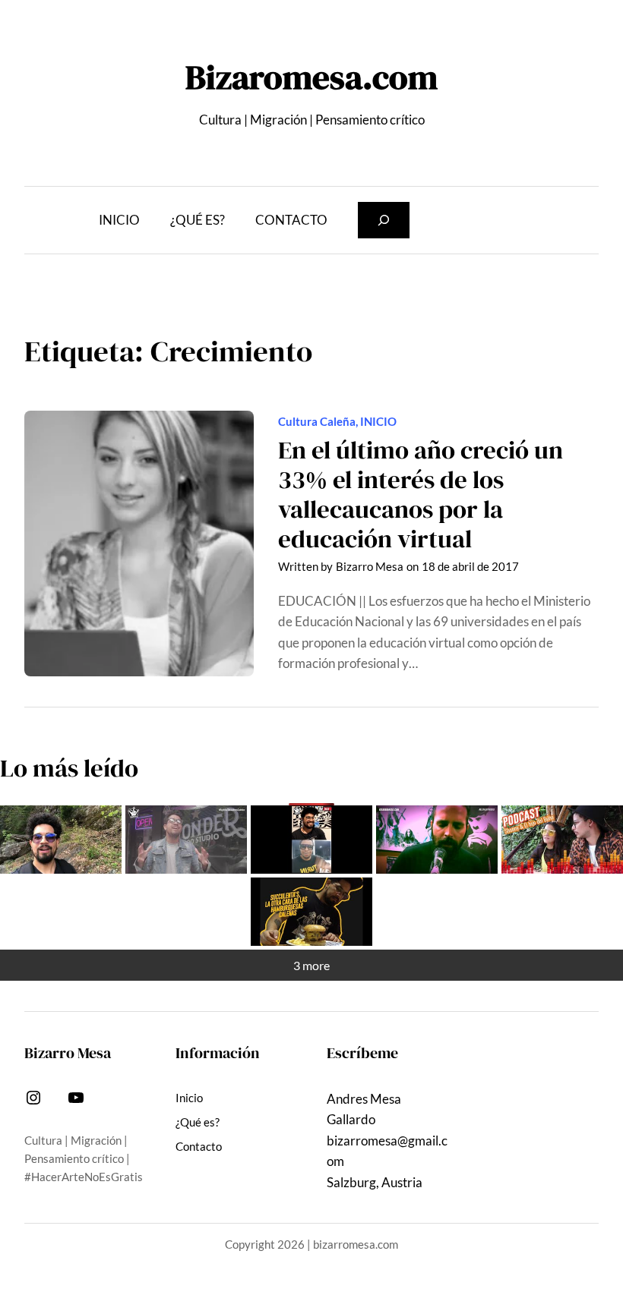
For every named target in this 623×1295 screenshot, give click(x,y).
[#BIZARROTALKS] (311, 839)
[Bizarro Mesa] (61, 839)
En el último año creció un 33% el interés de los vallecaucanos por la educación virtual (420, 494)
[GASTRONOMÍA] (311, 912)
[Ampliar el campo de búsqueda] (384, 220)
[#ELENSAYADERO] (437, 839)
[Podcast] (562, 839)
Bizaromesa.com (311, 76)
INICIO (378, 421)
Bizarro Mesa (369, 566)
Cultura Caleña (317, 421)
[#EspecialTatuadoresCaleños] (186, 839)
